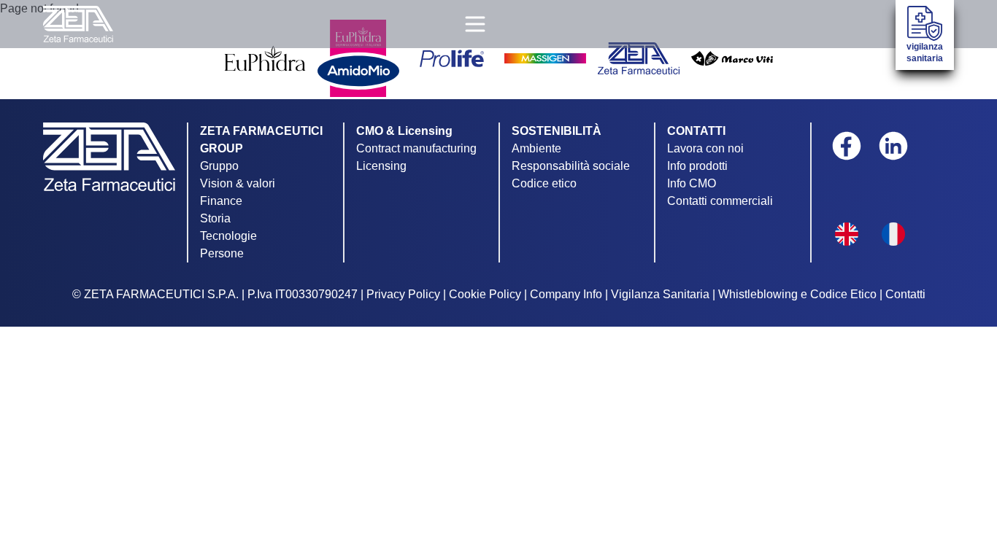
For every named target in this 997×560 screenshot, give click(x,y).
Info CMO (691, 183)
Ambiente (536, 148)
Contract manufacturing (416, 148)
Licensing (381, 166)
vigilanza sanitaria (924, 52)
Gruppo (219, 166)
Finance (221, 201)
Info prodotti (697, 166)
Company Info (566, 294)
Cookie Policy (485, 294)
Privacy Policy (403, 294)
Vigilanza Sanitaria (660, 294)
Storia (215, 218)
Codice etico (544, 183)
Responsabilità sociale (571, 166)
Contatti (905, 294)
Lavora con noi (705, 148)
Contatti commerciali (720, 201)
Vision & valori (237, 183)
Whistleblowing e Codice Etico (797, 294)
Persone (222, 253)
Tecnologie (228, 236)
